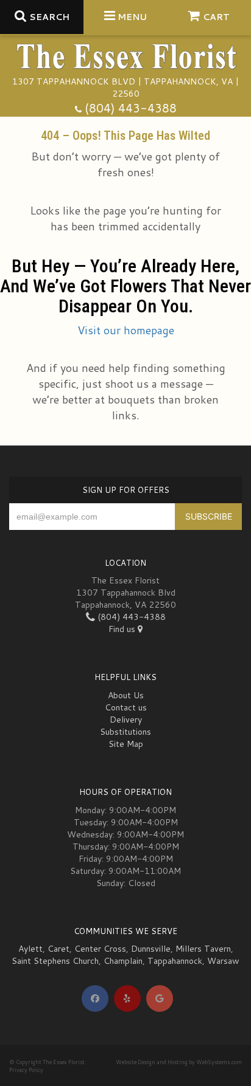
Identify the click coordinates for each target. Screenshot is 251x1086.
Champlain (123, 961)
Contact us (126, 707)
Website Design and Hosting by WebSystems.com (179, 1062)
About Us (126, 695)
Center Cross (100, 949)
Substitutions (125, 732)
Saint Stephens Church (55, 961)
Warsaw (223, 961)
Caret (58, 949)
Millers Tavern (203, 949)
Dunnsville (151, 949)
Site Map (125, 744)
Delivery (126, 719)
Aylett (30, 949)
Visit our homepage (125, 330)
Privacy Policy (26, 1070)
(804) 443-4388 (131, 108)
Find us (123, 629)
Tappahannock (174, 961)
